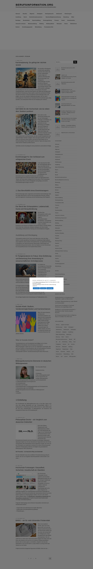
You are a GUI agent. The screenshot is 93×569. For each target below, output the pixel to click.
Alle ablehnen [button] (43, 288)
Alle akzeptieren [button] (36, 288)
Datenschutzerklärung (40, 282)
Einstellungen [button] (50, 288)
